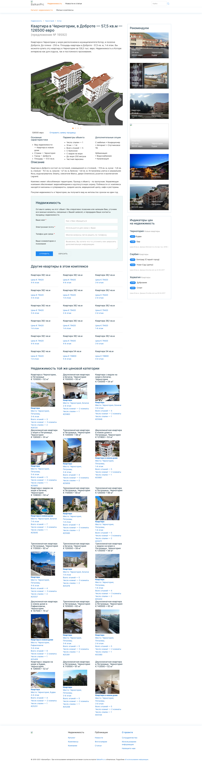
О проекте (127, 732)
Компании (72, 745)
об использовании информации (136, 759)
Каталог (71, 737)
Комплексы (73, 741)
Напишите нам (128, 748)
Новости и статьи (73, 3)
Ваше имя (41, 220)
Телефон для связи (45, 234)
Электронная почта (45, 227)
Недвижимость (54, 3)
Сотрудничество (129, 737)
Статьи (98, 745)
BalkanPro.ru (101, 759)
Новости (99, 737)
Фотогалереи (101, 741)
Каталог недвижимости (42, 10)
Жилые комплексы (65, 10)
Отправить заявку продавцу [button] (62, 132)
